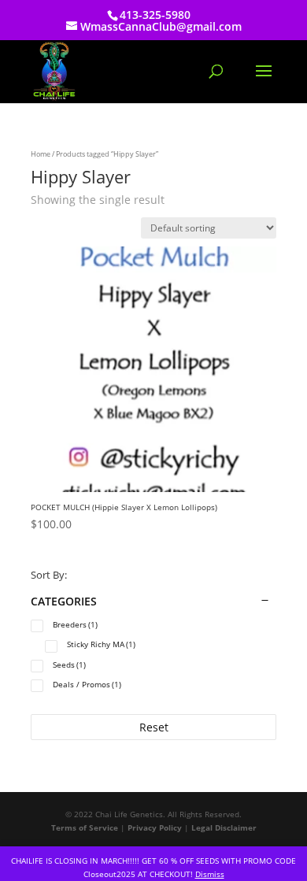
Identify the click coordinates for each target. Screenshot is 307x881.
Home (40, 154)
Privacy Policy (155, 827)
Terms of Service (84, 827)
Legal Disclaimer (224, 827)
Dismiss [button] (209, 873)
